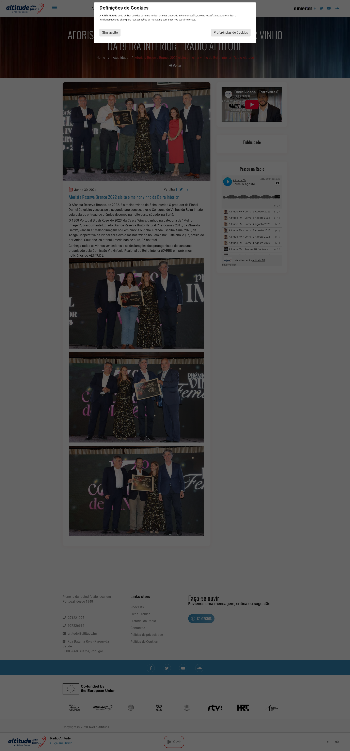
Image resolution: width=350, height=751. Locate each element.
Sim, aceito (110, 32)
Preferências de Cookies (231, 32)
